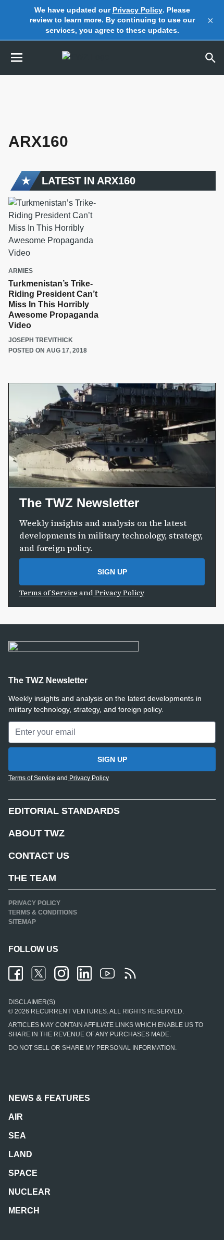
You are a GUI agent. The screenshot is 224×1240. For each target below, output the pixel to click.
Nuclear (29, 1191)
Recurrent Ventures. (68, 1011)
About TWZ (36, 833)
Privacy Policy (138, 10)
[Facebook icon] (15, 973)
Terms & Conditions (42, 912)
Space (23, 1173)
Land (20, 1154)
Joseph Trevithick (40, 340)
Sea (17, 1135)
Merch (24, 1210)
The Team (32, 878)
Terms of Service (48, 592)
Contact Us (38, 855)
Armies (20, 271)
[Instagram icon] (61, 973)
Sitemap (22, 921)
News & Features (49, 1098)
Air (15, 1116)
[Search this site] (210, 58)
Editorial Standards (64, 811)
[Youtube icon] (107, 973)
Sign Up (112, 572)
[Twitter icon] (38, 973)
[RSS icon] (130, 973)
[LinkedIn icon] (84, 973)
